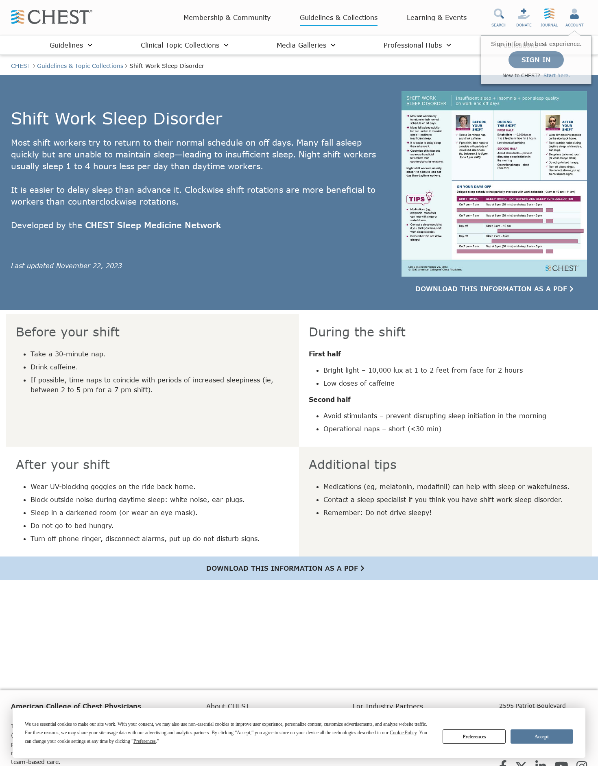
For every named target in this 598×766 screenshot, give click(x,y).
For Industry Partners (388, 706)
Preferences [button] (144, 741)
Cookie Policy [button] (403, 732)
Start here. (556, 75)
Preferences (474, 737)
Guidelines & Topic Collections (80, 65)
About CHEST (228, 706)
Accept (542, 737)
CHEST (21, 65)
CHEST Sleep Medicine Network (153, 225)
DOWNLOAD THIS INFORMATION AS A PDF (492, 288)
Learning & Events (437, 17)
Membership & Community (227, 17)
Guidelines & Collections (339, 17)
